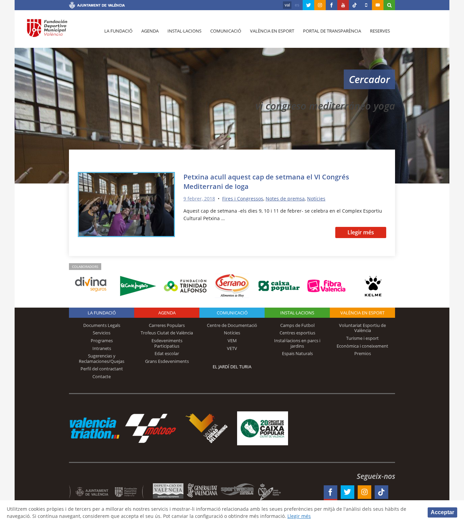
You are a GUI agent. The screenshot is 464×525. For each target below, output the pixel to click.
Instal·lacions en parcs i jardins (297, 343)
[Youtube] (343, 5)
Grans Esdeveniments (167, 361)
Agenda (150, 31)
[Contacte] (377, 5)
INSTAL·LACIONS (297, 313)
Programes (102, 340)
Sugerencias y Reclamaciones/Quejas (101, 358)
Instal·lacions (184, 31)
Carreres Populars (167, 325)
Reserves (380, 31)
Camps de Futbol (297, 325)
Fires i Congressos (242, 198)
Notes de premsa (285, 198)
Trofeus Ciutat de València (167, 333)
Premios (362, 353)
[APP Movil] (366, 5)
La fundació (118, 31)
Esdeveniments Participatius (166, 343)
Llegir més (360, 232)
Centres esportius (297, 333)
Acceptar (442, 512)
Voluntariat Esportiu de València (362, 328)
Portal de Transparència (332, 31)
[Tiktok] (354, 5)
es (297, 5)
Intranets (101, 348)
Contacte (101, 376)
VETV (232, 348)
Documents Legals (101, 325)
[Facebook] (331, 5)
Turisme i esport (362, 338)
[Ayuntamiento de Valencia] (97, 6)
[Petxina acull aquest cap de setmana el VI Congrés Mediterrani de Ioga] (126, 205)
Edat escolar (167, 353)
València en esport (272, 31)
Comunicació (225, 31)
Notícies (316, 198)
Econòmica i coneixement (362, 346)
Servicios (101, 333)
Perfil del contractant (102, 369)
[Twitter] (308, 5)
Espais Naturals (297, 353)
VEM (232, 340)
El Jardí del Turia (232, 367)
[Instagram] (320, 5)
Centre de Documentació (232, 325)
